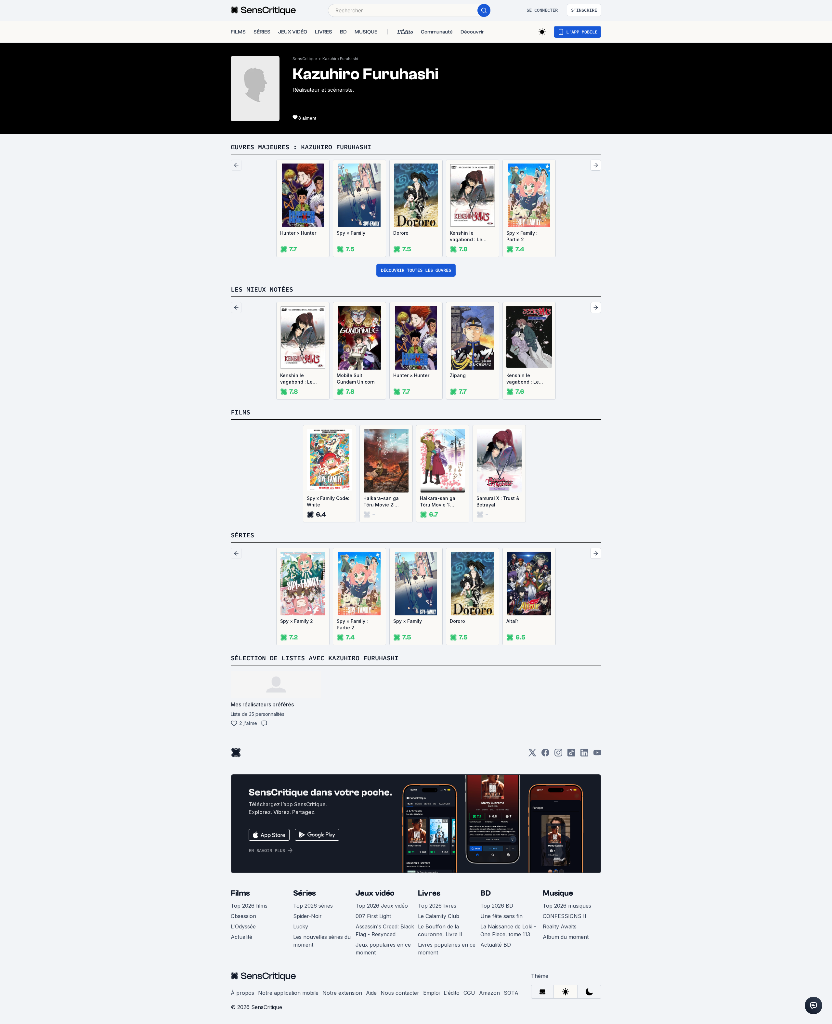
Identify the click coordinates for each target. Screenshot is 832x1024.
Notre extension (342, 993)
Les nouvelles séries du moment (322, 941)
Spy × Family (351, 233)
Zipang (458, 375)
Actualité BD (495, 944)
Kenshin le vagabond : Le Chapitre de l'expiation (522, 379)
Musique (558, 893)
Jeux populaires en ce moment (383, 948)
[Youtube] (597, 754)
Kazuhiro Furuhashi (340, 58)
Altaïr (512, 621)
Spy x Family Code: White (328, 501)
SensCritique (304, 58)
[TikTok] (571, 754)
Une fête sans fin (501, 916)
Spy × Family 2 (296, 621)
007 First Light (373, 916)
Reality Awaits (560, 926)
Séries (304, 893)
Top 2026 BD (496, 905)
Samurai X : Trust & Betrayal (497, 501)
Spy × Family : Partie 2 (522, 236)
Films (240, 893)
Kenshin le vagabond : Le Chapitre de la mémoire (466, 236)
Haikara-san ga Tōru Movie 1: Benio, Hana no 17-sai (441, 501)
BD (485, 893)
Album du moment (566, 937)
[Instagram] (558, 754)
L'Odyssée (243, 926)
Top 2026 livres (437, 905)
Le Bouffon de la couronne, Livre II (440, 930)
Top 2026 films (249, 905)
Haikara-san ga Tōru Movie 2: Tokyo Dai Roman (383, 501)
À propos (242, 993)
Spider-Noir (307, 916)
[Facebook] (545, 754)
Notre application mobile (288, 993)
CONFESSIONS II (564, 916)
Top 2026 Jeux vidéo (382, 905)
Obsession (243, 916)
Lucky (300, 926)
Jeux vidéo (375, 893)
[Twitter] (532, 754)
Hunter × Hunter (298, 233)
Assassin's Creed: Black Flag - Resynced (385, 930)
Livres (429, 893)
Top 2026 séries (313, 905)
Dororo (401, 233)
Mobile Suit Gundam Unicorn (356, 379)
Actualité (241, 937)
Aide (371, 993)
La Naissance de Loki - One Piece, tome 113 (508, 930)
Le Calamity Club (438, 916)
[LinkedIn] (584, 754)
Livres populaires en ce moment (446, 948)
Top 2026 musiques (567, 905)
